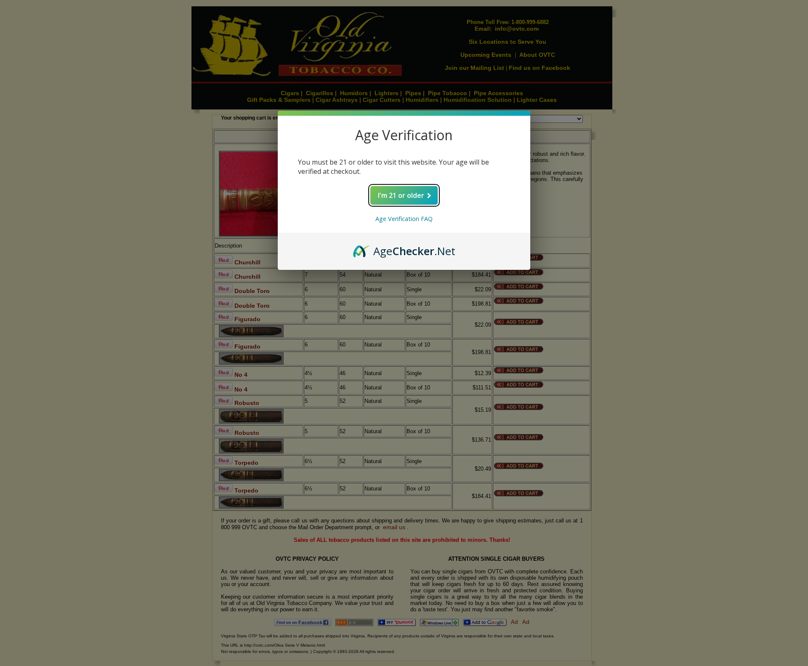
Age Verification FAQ (404, 219)
